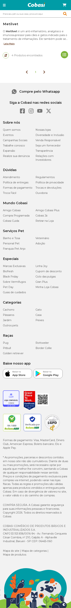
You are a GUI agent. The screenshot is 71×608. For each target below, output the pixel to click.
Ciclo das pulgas (46, 276)
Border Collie (44, 348)
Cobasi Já (41, 215)
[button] (4, 5)
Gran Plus (42, 281)
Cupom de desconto (49, 271)
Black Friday (10, 276)
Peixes (40, 320)
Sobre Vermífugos (14, 281)
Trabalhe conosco (14, 145)
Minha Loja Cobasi (47, 287)
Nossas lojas (43, 129)
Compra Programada (16, 215)
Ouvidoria (42, 193)
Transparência (44, 150)
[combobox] (35, 13)
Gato (39, 309)
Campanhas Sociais (15, 140)
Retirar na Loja (45, 220)
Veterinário (42, 238)
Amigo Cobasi (12, 210)
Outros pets (10, 325)
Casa (39, 315)
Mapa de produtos (14, 554)
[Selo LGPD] (52, 431)
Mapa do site (11, 550)
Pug (5, 342)
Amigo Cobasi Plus (47, 210)
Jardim (7, 320)
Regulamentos (45, 177)
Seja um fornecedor (48, 145)
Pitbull (7, 348)
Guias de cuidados (14, 292)
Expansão (9, 150)
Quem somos (11, 129)
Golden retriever (13, 353)
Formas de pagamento (17, 187)
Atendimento (11, 177)
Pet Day (8, 287)
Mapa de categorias (34, 550)
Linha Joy (42, 266)
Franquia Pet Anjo (14, 248)
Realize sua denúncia (16, 156)
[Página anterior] (26, 72)
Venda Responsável (48, 140)
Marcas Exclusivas (14, 266)
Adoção (40, 243)
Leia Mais (9, 43)
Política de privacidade (50, 182)
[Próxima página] (44, 72)
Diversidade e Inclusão (50, 135)
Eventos (8, 135)
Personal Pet (11, 243)
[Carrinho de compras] (64, 5)
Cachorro (8, 309)
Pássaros (8, 315)
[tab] (6, 55)
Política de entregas (15, 182)
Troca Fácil (9, 193)
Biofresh (8, 271)
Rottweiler (42, 342)
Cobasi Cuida (11, 220)
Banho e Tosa (11, 238)
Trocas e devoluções (48, 187)
